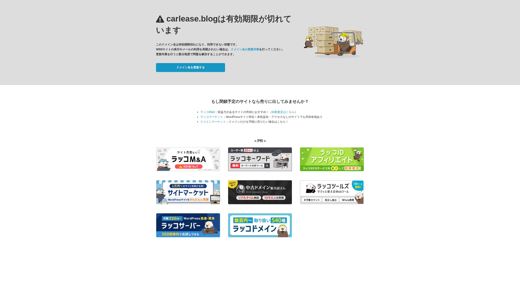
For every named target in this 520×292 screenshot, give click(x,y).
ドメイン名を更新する (190, 67)
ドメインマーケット (213, 121)
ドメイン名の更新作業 (245, 49)
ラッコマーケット (211, 116)
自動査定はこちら (283, 112)
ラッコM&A (207, 112)
